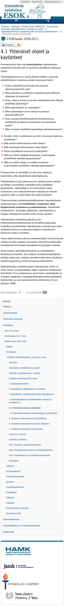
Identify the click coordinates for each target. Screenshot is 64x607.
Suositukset (52, 26)
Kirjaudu (25, 1)
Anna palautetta (9, 292)
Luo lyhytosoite (34, 292)
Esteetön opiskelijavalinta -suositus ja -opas (22, 29)
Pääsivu (5, 26)
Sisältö (6, 301)
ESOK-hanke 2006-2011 (33, 26)
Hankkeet (15, 26)
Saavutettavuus (53, 1)
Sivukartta (37, 1)
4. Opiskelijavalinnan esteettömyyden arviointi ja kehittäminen (29, 30)
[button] (11, 45)
